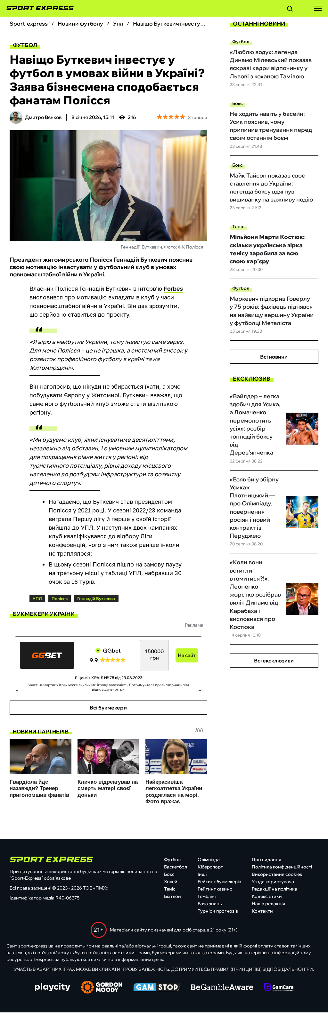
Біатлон (172, 896)
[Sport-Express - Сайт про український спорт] (37, 8)
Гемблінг (207, 896)
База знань (210, 904)
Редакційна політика (274, 889)
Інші (202, 874)
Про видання (266, 859)
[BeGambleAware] (222, 988)
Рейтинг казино (215, 889)
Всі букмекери (108, 707)
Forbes (173, 288)
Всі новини (274, 356)
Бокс (237, 103)
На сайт (187, 655)
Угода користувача (273, 881)
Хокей (170, 881)
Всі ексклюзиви (274, 660)
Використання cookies (277, 874)
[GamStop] (156, 988)
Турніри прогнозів (218, 911)
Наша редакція (268, 904)
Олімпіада (209, 859)
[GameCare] (278, 988)
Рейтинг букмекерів (219, 881)
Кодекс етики (267, 896)
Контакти (262, 911)
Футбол (25, 45)
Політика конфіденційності (282, 867)
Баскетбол (175, 867)
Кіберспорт (210, 867)
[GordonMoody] (101, 988)
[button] (290, 9)
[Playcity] (52, 988)
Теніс (238, 226)
